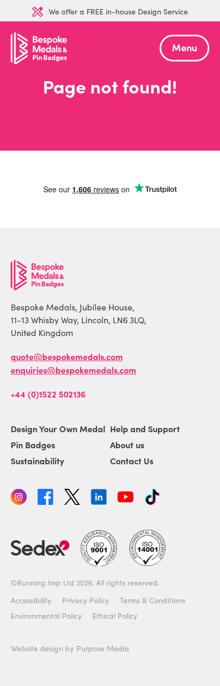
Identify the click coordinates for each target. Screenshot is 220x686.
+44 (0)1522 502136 (48, 394)
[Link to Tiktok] (152, 498)
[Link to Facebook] (45, 498)
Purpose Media (102, 648)
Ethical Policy (114, 616)
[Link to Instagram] (19, 498)
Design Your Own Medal (58, 428)
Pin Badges (33, 444)
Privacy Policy (85, 600)
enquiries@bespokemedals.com (73, 370)
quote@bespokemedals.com (67, 356)
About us (127, 444)
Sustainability (37, 460)
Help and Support (145, 428)
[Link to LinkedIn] (99, 498)
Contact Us (131, 460)
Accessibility (31, 600)
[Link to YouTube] (125, 498)
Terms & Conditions (152, 600)
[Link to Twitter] (72, 498)
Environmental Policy (46, 616)
